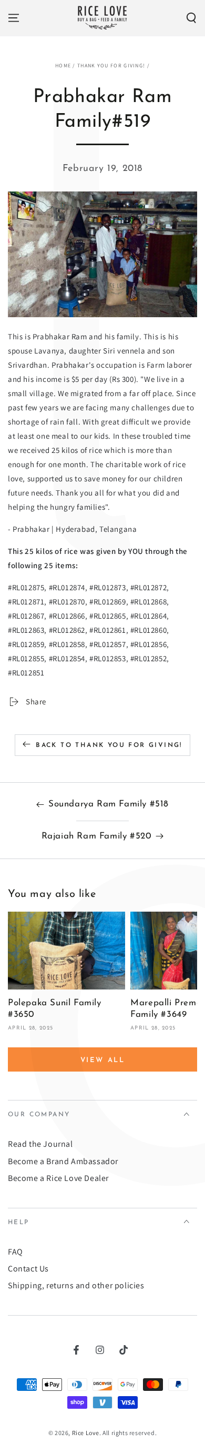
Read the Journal (40, 1143)
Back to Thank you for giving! (109, 745)
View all (102, 1060)
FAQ (15, 1251)
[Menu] (13, 18)
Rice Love (85, 1433)
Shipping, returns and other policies (76, 1285)
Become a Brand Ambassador (63, 1161)
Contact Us (28, 1268)
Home (63, 65)
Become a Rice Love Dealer (58, 1178)
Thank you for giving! (111, 65)
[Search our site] (191, 18)
